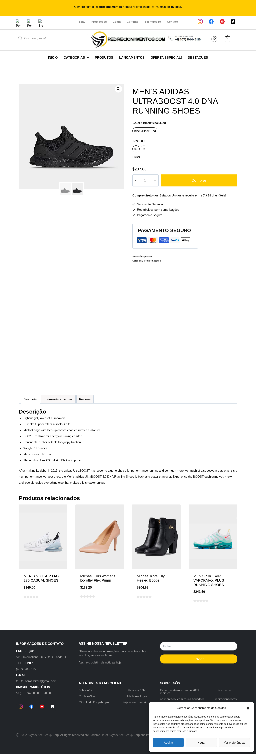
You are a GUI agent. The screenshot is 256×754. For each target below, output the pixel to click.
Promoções (99, 21)
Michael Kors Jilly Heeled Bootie (151, 578)
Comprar (198, 180)
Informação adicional (58, 399)
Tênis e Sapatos (152, 261)
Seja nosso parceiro (135, 702)
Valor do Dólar (137, 690)
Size (139, 141)
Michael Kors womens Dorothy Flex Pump (97, 578)
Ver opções (43, 609)
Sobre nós (85, 690)
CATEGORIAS (74, 57)
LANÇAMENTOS (132, 57)
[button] (248, 708)
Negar (201, 742)
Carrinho (133, 21)
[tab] (30, 399)
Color (149, 123)
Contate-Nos (87, 696)
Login (117, 21)
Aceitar (168, 742)
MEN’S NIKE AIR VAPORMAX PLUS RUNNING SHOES (208, 580)
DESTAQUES (198, 57)
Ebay (82, 21)
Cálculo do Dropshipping (94, 702)
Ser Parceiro (153, 21)
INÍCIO (53, 57)
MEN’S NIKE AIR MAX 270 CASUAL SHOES (42, 578)
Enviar (198, 659)
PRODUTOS (104, 57)
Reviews (85, 399)
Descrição (30, 399)
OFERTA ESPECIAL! (166, 57)
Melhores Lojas (137, 696)
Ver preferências (234, 742)
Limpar (136, 157)
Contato (172, 21)
